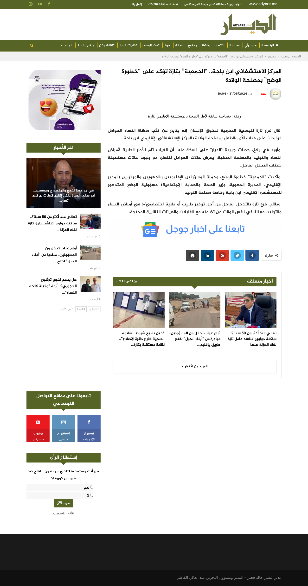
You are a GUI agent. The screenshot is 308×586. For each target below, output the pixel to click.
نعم (86, 487)
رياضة (206, 45)
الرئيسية (267, 45)
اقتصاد (220, 45)
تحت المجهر (151, 45)
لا (88, 495)
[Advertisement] (63, 352)
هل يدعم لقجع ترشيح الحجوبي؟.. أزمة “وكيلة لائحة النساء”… (53, 286)
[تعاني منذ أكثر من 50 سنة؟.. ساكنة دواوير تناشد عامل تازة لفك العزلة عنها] (250, 310)
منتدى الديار (85, 45)
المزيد (68, 45)
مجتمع (192, 45)
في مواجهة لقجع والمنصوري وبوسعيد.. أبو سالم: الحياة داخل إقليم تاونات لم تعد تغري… (63, 195)
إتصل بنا (137, 4)
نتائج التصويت (63, 513)
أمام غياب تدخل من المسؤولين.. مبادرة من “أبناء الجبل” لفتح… (54, 255)
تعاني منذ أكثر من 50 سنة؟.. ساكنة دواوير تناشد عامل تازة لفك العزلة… (52, 223)
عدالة (179, 45)
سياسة (234, 45)
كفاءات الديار (128, 45)
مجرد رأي (250, 45)
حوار (167, 45)
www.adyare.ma (263, 4)
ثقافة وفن (107, 45)
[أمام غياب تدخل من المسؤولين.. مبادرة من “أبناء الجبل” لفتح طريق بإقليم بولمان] (195, 310)
